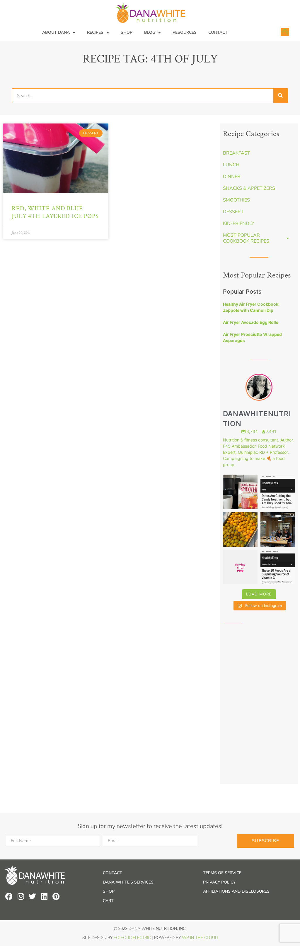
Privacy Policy (219, 882)
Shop (126, 32)
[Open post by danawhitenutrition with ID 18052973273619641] (277, 529)
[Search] (280, 96)
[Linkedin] (44, 896)
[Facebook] (9, 896)
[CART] (285, 32)
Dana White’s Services (128, 882)
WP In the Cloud (200, 937)
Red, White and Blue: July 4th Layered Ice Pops (55, 212)
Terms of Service (222, 873)
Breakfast (236, 153)
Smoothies (236, 200)
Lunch (231, 165)
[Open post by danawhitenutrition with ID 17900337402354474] (277, 492)
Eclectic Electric (132, 937)
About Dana (56, 32)
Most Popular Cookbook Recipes (246, 238)
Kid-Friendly (238, 223)
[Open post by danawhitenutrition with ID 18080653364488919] (277, 567)
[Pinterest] (56, 896)
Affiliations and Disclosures (236, 891)
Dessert (233, 212)
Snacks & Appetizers (249, 188)
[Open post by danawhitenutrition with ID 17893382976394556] (240, 492)
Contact (218, 32)
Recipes (95, 32)
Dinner (232, 176)
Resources (185, 32)
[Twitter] (32, 896)
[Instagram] (21, 896)
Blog (149, 32)
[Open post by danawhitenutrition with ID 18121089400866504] (240, 529)
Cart (108, 900)
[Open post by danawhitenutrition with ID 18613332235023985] (240, 567)
